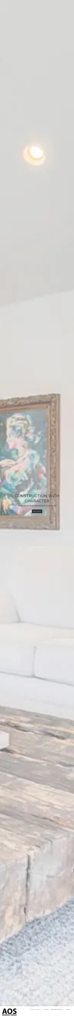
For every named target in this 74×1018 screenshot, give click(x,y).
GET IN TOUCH (37, 511)
